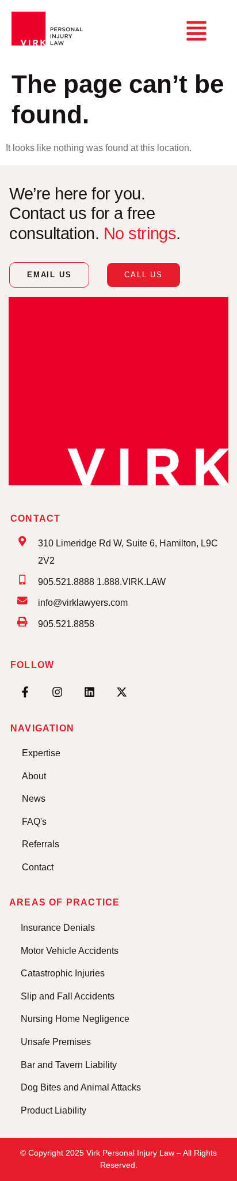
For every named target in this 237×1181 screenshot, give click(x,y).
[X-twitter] (121, 692)
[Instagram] (57, 692)
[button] (196, 32)
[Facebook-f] (25, 692)
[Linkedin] (89, 692)
